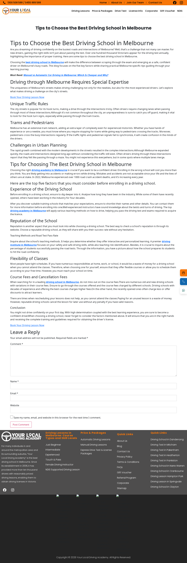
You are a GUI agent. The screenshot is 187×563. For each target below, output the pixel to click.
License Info (136, 11)
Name (14, 381)
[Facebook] (174, 2)
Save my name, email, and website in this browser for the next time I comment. (57, 417)
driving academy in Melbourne (49, 170)
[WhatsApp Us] (183, 290)
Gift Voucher (167, 11)
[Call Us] (183, 281)
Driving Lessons (81, 11)
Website (14, 405)
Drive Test (121, 11)
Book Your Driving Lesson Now (27, 97)
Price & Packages (102, 11)
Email (14, 393)
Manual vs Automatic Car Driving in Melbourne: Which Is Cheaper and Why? (66, 75)
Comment (16, 344)
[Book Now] (183, 272)
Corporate (151, 11)
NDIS (179, 11)
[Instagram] (181, 2)
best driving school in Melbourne (45, 62)
